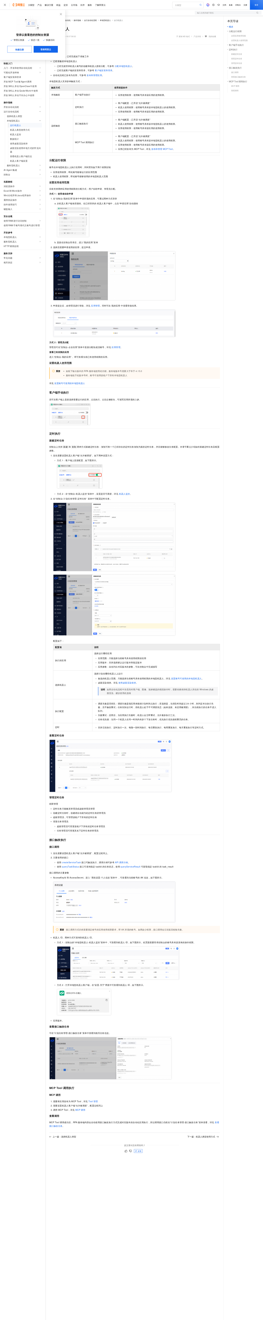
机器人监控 (124, 493)
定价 (66, 4)
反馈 (139, 1151)
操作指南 (77, 20)
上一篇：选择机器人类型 (64, 1136)
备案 (231, 4)
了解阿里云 (100, 4)
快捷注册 (19, 49)
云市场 (74, 4)
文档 (224, 4)
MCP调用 (80, 1109)
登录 (256, 4)
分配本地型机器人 (123, 66)
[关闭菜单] (5, 5)
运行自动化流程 (90, 20)
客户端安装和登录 (103, 70)
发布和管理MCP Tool (162, 148)
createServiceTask (71, 862)
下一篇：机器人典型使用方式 (201, 1136)
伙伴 (82, 4)
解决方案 (49, 4)
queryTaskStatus (70, 866)
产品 (39, 4)
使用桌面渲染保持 (127, 682)
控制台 (238, 4)
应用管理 (95, 305)
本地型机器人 (105, 20)
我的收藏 (212, 36)
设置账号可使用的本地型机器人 (69, 383)
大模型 (31, 4)
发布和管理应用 (94, 75)
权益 (58, 4)
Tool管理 (93, 1101)
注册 (245, 4)
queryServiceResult (130, 866)
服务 (90, 4)
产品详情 (197, 36)
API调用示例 (121, 862)
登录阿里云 (45, 49)
